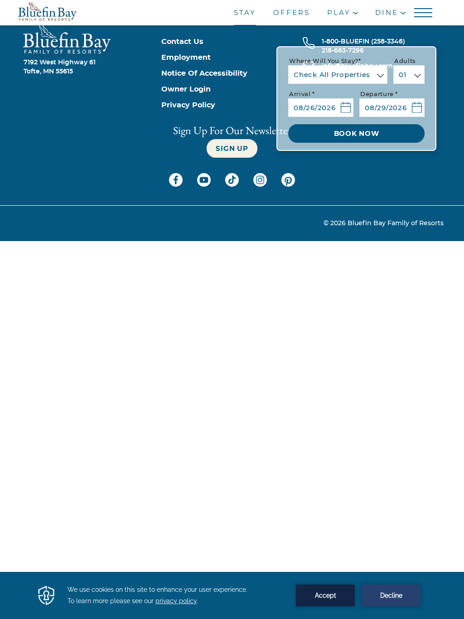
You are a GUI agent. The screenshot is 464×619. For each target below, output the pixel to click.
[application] (232, 595)
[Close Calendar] (414, 124)
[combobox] (337, 74)
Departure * (379, 94)
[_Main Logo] (62, 12)
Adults (405, 61)
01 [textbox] (403, 75)
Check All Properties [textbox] (332, 75)
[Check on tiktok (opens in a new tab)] (233, 184)
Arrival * (302, 94)
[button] (320, 104)
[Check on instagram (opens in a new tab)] (261, 184)
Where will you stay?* (325, 61)
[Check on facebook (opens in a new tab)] (176, 184)
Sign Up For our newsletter (232, 130)
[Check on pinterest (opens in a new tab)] (288, 184)
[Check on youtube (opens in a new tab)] (205, 184)
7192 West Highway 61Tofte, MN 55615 (60, 67)
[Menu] (424, 13)
